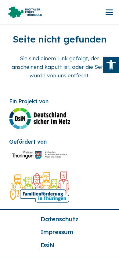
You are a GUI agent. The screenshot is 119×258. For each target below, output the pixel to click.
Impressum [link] (57, 232)
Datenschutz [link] (59, 219)
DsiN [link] (47, 245)
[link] (111, 65)
